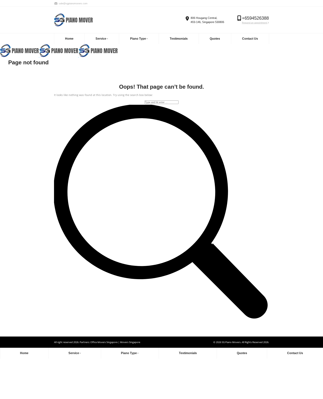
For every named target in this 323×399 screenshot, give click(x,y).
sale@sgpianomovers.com (73, 3)
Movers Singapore (130, 342)
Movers (236, 342)
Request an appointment (254, 23)
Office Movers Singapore (104, 342)
